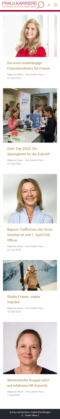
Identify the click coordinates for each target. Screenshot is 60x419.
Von (34, 74)
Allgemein (12, 74)
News (20, 74)
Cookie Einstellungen (40, 412)
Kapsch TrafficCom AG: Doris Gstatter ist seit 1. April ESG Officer (29, 234)
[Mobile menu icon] (56, 5)
